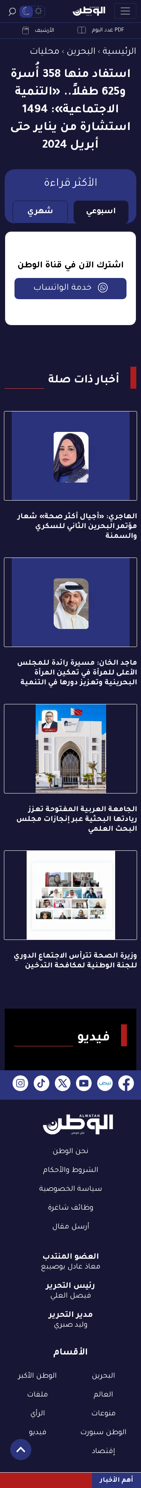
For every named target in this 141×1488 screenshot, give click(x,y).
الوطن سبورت (103, 1433)
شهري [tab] (40, 212)
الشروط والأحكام (70, 1171)
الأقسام (70, 1353)
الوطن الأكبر (37, 1376)
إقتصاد (103, 1452)
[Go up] (16, 1453)
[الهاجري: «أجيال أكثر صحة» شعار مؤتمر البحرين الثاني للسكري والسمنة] (70, 456)
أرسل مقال (70, 1227)
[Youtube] (84, 1085)
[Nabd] (105, 1085)
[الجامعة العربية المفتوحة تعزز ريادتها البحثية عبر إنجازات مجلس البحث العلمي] (70, 748)
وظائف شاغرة (71, 1208)
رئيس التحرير (70, 1286)
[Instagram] (20, 1085)
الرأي (37, 1414)
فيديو (38, 1433)
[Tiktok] (41, 1085)
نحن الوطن (70, 1152)
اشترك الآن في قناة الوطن (70, 266)
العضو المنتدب (70, 1257)
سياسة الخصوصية (70, 1190)
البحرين (81, 52)
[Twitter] (62, 1085)
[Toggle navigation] (125, 11)
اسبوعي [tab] (101, 212)
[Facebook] (126, 1085)
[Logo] (88, 11)
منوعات (103, 1414)
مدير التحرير (71, 1315)
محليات (45, 52)
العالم (103, 1395)
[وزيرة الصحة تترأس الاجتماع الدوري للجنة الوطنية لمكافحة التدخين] (70, 895)
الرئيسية (119, 52)
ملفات (37, 1395)
